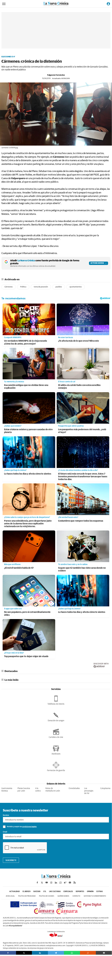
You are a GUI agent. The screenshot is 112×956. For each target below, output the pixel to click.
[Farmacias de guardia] (56, 766)
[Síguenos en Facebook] (37, 882)
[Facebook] (8, 953)
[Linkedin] (40, 953)
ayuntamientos (75, 287)
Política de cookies (46, 896)
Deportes (80, 891)
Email (5, 832)
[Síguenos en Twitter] (42, 882)
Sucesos (36, 891)
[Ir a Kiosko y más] (65, 882)
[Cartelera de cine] (56, 733)
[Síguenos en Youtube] (46, 882)
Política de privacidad (27, 896)
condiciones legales (29, 827)
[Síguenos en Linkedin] (56, 882)
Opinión (90, 891)
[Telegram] (56, 953)
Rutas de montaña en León (52, 789)
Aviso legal (10, 896)
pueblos (58, 287)
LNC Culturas (55, 891)
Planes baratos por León (23, 789)
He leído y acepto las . (22, 827)
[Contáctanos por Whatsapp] (60, 882)
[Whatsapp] (72, 953)
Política (23, 287)
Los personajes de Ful (88, 790)
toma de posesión (41, 287)
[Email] (104, 953)
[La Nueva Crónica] (55, 878)
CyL (44, 891)
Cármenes (9, 287)
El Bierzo (26, 891)
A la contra (38, 789)
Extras (99, 891)
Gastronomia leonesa (6, 789)
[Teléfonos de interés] (56, 700)
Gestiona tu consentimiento (95, 896)
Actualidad (14, 891)
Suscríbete (11, 860)
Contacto (76, 896)
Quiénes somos (63, 896)
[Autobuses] (56, 750)
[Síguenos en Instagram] (51, 882)
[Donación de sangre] (56, 716)
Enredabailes (74, 788)
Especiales (68, 891)
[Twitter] (24, 953)
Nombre (6, 815)
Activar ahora (97, 263)
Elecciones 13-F (8, 57)
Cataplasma (105, 788)
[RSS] (74, 882)
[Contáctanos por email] (70, 882)
